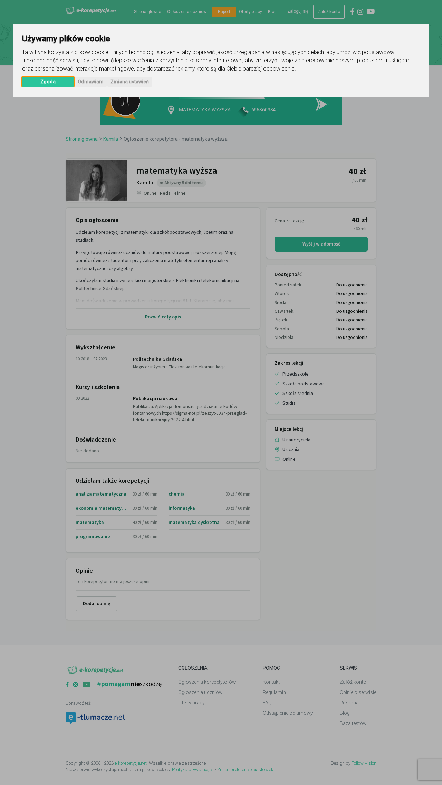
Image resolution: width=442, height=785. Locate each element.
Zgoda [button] (48, 81)
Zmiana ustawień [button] (129, 81)
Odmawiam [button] (91, 81)
